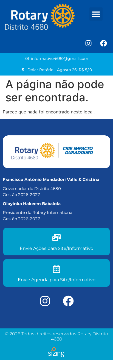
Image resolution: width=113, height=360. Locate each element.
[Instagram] (88, 43)
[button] (96, 14)
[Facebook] (103, 43)
